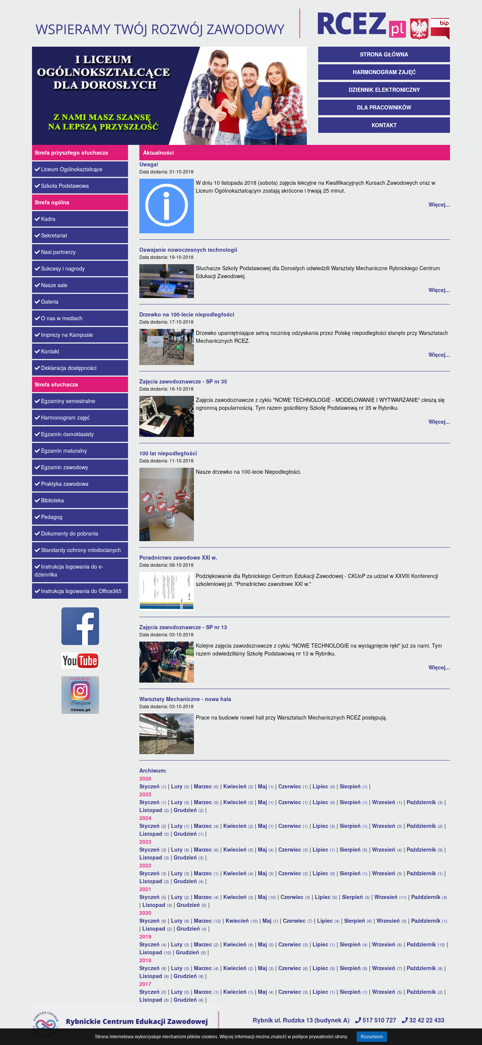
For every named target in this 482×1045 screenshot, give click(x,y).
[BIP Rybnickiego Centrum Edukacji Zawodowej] (440, 22)
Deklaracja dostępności (68, 367)
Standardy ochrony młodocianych (81, 550)
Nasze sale (54, 285)
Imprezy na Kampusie (67, 334)
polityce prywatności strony (319, 1036)
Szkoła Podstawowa (65, 185)
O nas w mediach (61, 318)
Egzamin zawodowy (64, 467)
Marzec (206, 786)
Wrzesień (387, 802)
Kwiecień (238, 786)
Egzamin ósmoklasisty (67, 434)
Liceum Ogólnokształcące (71, 169)
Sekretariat (54, 235)
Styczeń (152, 786)
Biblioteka (52, 500)
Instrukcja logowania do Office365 (81, 591)
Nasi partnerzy (58, 252)
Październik (425, 802)
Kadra (48, 218)
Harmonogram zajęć (384, 72)
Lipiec (324, 786)
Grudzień (189, 810)
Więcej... (439, 204)
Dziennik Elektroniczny (384, 89)
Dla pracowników (384, 107)
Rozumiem (372, 1036)
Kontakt (384, 125)
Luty (180, 786)
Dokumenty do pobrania (69, 533)
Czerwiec (293, 786)
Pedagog (52, 516)
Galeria (49, 301)
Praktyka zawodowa (64, 483)
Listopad (154, 810)
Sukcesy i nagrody (63, 268)
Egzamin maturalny (64, 450)
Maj (266, 786)
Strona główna (384, 54)
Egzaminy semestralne (68, 401)
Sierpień (354, 786)
